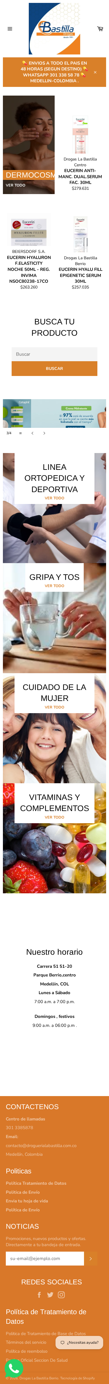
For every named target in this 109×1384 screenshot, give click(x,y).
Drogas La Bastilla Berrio (38, 1378)
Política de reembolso (26, 1351)
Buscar (54, 368)
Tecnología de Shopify (77, 1378)
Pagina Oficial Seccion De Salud (37, 1360)
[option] (54, 419)
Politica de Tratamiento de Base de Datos (46, 1333)
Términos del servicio (26, 1342)
